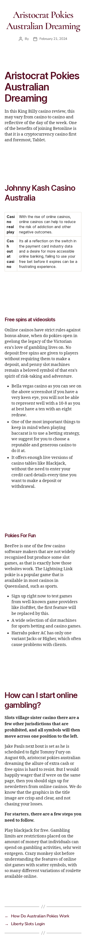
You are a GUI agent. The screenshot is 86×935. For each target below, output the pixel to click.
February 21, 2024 (53, 38)
